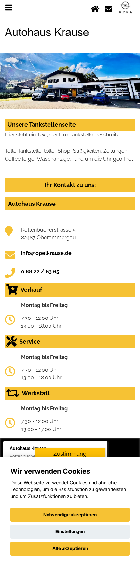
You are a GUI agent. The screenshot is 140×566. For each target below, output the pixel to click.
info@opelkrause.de (46, 253)
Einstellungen (70, 531)
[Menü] (8, 7)
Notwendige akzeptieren (70, 514)
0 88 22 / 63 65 (40, 271)
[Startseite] (95, 7)
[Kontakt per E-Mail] (108, 7)
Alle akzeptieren (70, 548)
